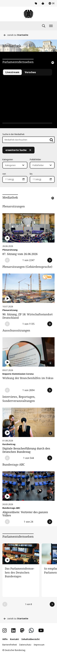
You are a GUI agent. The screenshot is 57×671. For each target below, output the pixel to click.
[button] (48, 67)
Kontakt (14, 639)
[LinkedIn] (13, 630)
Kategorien (7, 159)
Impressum (39, 644)
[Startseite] (28, 14)
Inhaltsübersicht (30, 639)
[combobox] (14, 165)
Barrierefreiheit (9, 644)
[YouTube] (41, 630)
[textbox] (13, 165)
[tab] (30, 72)
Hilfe (5, 639)
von (4, 173)
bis (31, 173)
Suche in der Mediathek (13, 134)
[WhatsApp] (31, 630)
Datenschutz (25, 644)
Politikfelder (35, 159)
